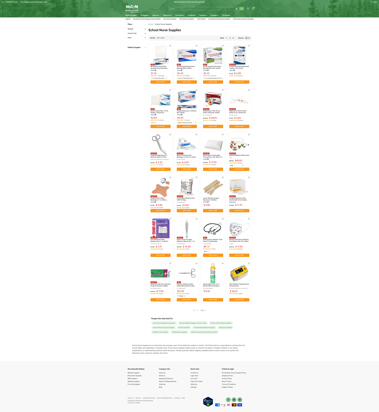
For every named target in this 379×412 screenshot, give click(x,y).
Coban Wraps (199, 19)
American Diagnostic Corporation (160, 159)
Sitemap (193, 387)
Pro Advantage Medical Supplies (204, 327)
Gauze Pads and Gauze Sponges (163, 327)
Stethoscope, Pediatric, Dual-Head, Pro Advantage (213, 240)
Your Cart (194, 378)
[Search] (241, 8)
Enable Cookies (227, 387)
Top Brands (226, 15)
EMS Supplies (132, 378)
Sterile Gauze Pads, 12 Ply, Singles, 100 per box (159, 111)
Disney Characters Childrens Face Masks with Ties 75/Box (239, 240)
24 (226, 38)
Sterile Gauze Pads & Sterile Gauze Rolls (204, 332)
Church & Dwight (207, 288)
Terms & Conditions (229, 384)
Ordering (162, 384)
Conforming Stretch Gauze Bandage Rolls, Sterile (186, 67)
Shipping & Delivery (166, 378)
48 (233, 38)
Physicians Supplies (167, 19)
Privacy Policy (227, 378)
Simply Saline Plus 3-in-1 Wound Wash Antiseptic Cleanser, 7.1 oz (211, 285)
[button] (236, 8)
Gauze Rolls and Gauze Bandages (241, 19)
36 (230, 38)
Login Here (194, 376)
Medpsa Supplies (134, 381)
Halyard (231, 243)
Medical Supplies (131, 15)
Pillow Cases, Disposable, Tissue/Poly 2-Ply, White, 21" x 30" (213, 157)
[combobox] (204, 8)
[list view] (249, 38)
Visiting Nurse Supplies (184, 19)
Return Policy (226, 381)
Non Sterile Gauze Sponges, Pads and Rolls (144, 19)
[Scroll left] (123, 19)
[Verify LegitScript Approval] (208, 402)
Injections (156, 15)
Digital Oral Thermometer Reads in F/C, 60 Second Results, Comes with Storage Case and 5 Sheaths (239, 113)
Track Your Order (197, 381)
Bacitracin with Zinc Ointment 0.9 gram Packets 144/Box (161, 285)
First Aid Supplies (184, 327)
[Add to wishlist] (170, 45)
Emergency (215, 15)
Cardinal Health (181, 159)
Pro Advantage (207, 115)
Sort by (152, 38)
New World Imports (156, 288)
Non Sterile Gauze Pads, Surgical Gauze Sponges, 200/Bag (159, 68)
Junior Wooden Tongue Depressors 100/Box (211, 199)
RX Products (179, 15)
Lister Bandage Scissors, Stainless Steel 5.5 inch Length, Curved (159, 157)
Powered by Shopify (134, 402)
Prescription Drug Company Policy (234, 373)
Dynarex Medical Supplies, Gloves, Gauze (192, 323)
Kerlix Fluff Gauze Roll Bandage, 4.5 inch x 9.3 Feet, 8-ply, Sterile (186, 157)
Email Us (162, 376)
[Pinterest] (239, 399)
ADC (230, 157)
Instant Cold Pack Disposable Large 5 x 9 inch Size (239, 67)
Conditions (192, 15)
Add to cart (160, 82)
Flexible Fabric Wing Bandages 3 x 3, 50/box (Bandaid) (158, 199)
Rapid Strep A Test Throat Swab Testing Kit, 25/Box (211, 111)
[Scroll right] (256, 19)
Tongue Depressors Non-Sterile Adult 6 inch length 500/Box (238, 199)
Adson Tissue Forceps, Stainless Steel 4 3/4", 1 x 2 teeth (186, 241)
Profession (203, 15)
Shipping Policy (227, 376)
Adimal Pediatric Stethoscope (239, 155)
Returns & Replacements (167, 381)
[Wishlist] (248, 8)
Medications (167, 15)
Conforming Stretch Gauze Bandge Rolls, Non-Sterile (212, 67)
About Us (162, 373)
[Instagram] (234, 399)
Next (203, 310)
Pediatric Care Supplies (160, 332)
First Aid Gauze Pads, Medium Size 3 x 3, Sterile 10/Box (159, 241)
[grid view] (246, 38)
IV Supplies (145, 15)
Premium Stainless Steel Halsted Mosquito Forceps (186, 285)
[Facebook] (228, 399)
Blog (160, 387)
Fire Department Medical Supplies (217, 19)
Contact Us (194, 373)
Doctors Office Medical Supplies (221, 323)
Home (150, 24)
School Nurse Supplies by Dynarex (164, 323)
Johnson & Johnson (156, 243)
